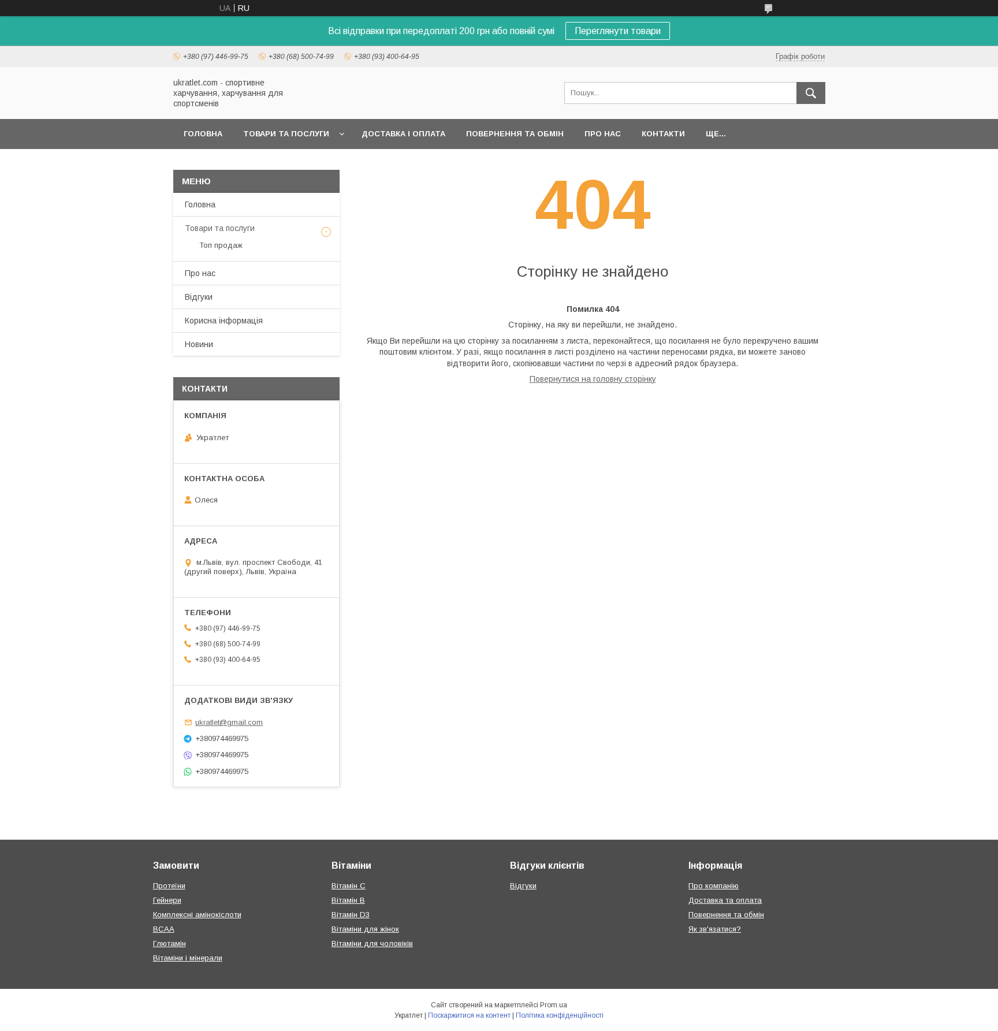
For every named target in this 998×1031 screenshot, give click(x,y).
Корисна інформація (224, 320)
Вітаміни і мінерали (187, 958)
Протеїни (169, 885)
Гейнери (167, 900)
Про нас (602, 133)
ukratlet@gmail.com (229, 722)
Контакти (663, 133)
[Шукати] (810, 93)
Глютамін (169, 943)
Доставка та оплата (725, 900)
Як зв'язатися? (714, 929)
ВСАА (163, 929)
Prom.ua (553, 1005)
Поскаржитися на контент (469, 1015)
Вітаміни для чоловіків (372, 943)
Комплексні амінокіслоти (197, 914)
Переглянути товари (618, 31)
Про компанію (713, 885)
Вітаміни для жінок (365, 929)
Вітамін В (348, 900)
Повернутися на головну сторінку (593, 379)
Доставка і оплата (403, 133)
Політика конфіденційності (560, 1015)
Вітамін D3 (351, 914)
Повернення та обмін (515, 133)
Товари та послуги (286, 133)
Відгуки (199, 297)
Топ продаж (221, 245)
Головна (203, 133)
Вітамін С (349, 885)
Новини (199, 344)
